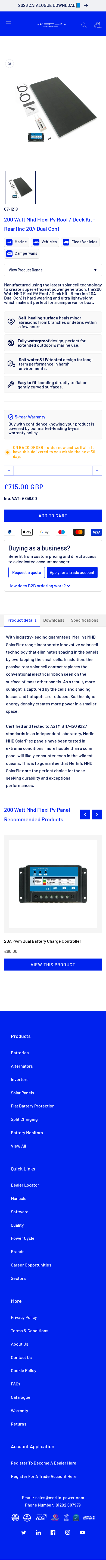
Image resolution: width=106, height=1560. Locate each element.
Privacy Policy (24, 1317)
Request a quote (26, 572)
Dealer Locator (25, 1185)
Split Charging (24, 1119)
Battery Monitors (27, 1133)
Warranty (19, 1411)
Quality (17, 1225)
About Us (19, 1344)
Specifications (84, 620)
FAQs (15, 1384)
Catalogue (20, 1397)
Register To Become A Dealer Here (43, 1463)
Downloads (53, 620)
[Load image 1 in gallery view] (20, 187)
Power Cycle (23, 1238)
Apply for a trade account (72, 572)
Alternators (22, 1066)
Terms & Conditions (29, 1331)
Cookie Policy (23, 1371)
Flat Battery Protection (33, 1106)
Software (20, 1212)
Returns (18, 1424)
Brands (17, 1252)
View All (18, 1146)
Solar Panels (22, 1093)
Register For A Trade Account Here (44, 1476)
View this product (53, 964)
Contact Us (21, 1357)
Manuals (18, 1198)
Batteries (20, 1053)
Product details (22, 620)
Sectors (18, 1278)
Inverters (20, 1079)
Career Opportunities (31, 1265)
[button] (9, 24)
